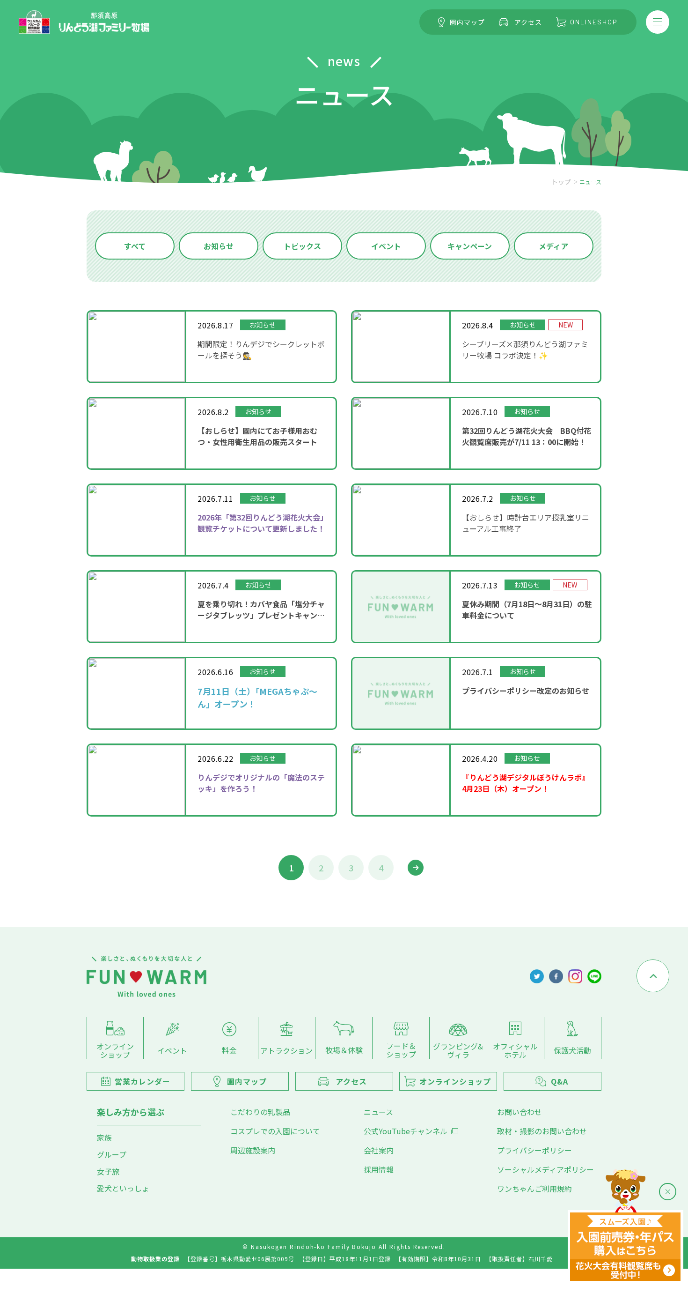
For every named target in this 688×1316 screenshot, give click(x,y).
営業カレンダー (142, 1081)
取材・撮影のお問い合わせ (542, 1131)
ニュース (378, 1111)
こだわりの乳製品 (260, 1111)
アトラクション (286, 1050)
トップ (561, 181)
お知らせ (219, 246)
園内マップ (467, 22)
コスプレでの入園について (275, 1131)
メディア (553, 246)
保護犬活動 (572, 1050)
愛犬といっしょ (123, 1188)
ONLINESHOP (594, 22)
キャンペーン (469, 246)
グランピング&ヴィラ (458, 1049)
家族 (104, 1137)
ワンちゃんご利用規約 (534, 1188)
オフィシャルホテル (515, 1049)
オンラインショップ (115, 1049)
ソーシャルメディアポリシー (545, 1169)
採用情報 (379, 1169)
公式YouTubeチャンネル (405, 1131)
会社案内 (379, 1150)
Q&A (559, 1081)
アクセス (528, 22)
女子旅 (108, 1171)
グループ (111, 1154)
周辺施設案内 (252, 1150)
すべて (135, 246)
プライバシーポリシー (534, 1150)
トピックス (302, 246)
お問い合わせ (519, 1111)
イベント (386, 246)
